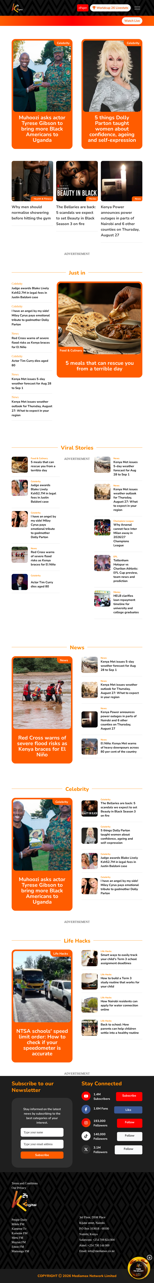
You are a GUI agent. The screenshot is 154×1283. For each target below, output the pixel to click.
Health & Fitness (43, 198)
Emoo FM (18, 1247)
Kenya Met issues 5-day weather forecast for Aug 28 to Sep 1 (31, 383)
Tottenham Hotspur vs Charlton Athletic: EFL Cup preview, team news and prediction (125, 570)
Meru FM (17, 1238)
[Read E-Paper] (139, 1268)
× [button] (150, 1257)
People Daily (19, 1220)
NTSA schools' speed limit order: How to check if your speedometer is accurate (42, 1042)
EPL (115, 556)
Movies (92, 198)
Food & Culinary (71, 350)
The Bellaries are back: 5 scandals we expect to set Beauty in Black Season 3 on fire (119, 809)
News (138, 198)
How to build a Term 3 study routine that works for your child (120, 982)
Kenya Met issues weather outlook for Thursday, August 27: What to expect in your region (125, 499)
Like (128, 1110)
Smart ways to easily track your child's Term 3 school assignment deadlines (119, 959)
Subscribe (42, 1155)
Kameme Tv (19, 1229)
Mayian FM (19, 1242)
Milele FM (18, 1224)
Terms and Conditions (25, 1183)
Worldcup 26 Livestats (112, 8)
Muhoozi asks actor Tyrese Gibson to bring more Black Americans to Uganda (42, 129)
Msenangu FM (20, 1251)
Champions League (123, 521)
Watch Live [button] (132, 21)
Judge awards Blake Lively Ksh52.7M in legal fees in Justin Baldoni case (30, 292)
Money (116, 592)
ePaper (83, 8)
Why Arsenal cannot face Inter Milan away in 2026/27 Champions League (125, 535)
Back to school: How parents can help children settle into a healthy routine (120, 1028)
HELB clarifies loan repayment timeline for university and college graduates (126, 604)
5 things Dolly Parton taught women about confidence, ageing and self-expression (112, 129)
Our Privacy (19, 1188)
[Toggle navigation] (137, 7)
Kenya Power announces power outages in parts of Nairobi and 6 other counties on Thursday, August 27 (119, 720)
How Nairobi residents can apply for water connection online (119, 1005)
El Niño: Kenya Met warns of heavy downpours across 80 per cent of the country (120, 747)
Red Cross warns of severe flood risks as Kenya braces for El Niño (31, 342)
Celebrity (63, 43)
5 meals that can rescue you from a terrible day (100, 366)
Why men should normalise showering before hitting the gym (31, 212)
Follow (129, 1122)
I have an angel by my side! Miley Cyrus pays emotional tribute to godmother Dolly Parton (43, 526)
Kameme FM (19, 1233)
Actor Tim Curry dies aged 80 (42, 584)
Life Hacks (60, 954)
